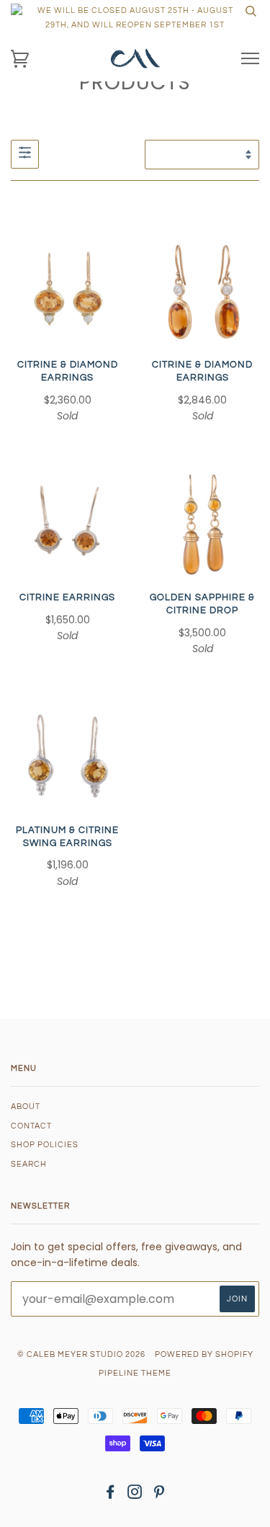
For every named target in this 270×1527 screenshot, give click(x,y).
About (25, 1106)
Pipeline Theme (135, 1373)
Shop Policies (44, 1145)
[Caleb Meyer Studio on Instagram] (135, 1495)
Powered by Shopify (204, 1354)
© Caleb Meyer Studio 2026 (81, 1354)
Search (29, 1164)
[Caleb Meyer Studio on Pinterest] (159, 1495)
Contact (31, 1126)
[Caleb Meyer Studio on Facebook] (110, 1495)
